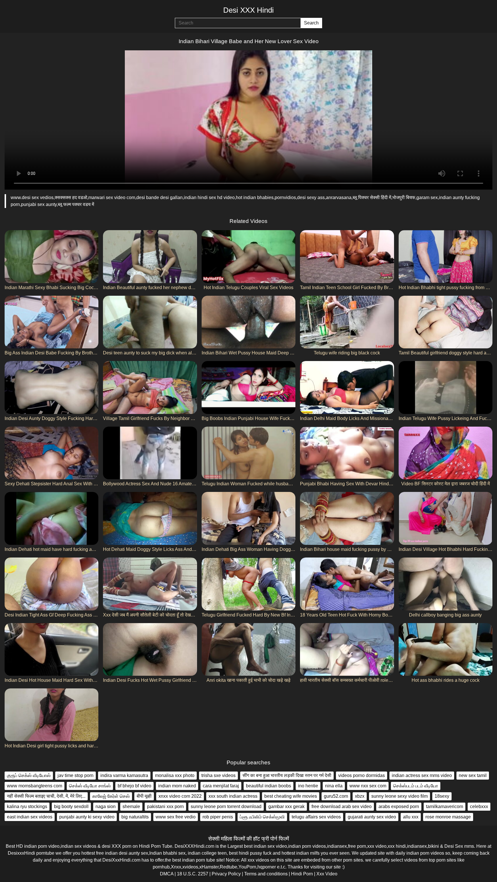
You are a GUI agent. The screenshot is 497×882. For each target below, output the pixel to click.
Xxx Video (326, 873)
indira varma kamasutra (124, 775)
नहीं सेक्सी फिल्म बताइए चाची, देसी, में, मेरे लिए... (46, 796)
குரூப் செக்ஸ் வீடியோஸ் (29, 775)
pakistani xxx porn (165, 806)
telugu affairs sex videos (316, 816)
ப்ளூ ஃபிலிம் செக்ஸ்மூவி (262, 816)
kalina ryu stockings (27, 806)
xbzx (359, 796)
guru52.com (336, 796)
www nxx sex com (367, 785)
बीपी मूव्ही (144, 796)
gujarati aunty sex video (372, 816)
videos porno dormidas (361, 775)
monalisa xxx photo (174, 775)
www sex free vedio (176, 816)
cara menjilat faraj (221, 785)
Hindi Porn (302, 873)
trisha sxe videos (218, 775)
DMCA (166, 873)
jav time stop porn (75, 775)
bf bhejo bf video (134, 785)
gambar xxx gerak (286, 806)
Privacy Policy (226, 873)
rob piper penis (217, 816)
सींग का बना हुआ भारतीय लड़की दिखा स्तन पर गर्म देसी (286, 775)
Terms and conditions (266, 873)
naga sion (105, 806)
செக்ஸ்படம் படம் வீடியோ (415, 785)
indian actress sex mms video (422, 775)
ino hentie (308, 785)
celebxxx (479, 806)
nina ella (334, 785)
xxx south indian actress (233, 796)
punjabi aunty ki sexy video (86, 816)
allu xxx (410, 816)
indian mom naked (177, 785)
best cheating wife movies (290, 796)
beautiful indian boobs (268, 785)
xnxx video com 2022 (180, 796)
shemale (131, 806)
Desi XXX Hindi (248, 10)
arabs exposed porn (399, 806)
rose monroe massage (448, 816)
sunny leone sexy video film (399, 796)
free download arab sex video (341, 806)
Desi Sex (453, 846)
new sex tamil (473, 775)
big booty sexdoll (71, 806)
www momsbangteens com (34, 785)
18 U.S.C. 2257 (192, 873)
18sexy (442, 796)
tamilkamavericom (444, 806)
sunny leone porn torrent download (226, 806)
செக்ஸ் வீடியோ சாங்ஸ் (90, 785)
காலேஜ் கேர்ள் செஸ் (111, 796)
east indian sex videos (29, 816)
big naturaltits (135, 816)
